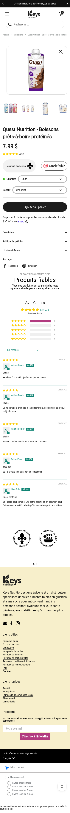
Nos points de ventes (13, 651)
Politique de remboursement (16, 664)
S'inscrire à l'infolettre (35, 736)
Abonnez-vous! (16, 777)
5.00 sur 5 (44, 310)
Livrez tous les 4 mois (22, 794)
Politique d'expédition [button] (13, 241)
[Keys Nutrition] (34, 14)
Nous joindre (9, 691)
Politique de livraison (13, 654)
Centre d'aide (9, 701)
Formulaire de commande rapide (18, 695)
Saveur (6, 190)
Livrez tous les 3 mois (22, 790)
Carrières (7, 671)
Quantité (11, 179)
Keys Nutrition (31, 753)
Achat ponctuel (16, 767)
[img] (10, 360)
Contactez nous (10, 641)
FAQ (5, 668)
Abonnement (9, 698)
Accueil (6, 35)
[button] (61, 14)
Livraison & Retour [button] (11, 250)
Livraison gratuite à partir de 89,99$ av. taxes (35, 3)
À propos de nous (11, 644)
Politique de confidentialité (15, 658)
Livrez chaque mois (21, 782)
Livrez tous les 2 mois (22, 786)
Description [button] (8, 232)
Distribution (8, 647)
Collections (18, 35)
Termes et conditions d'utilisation (19, 661)
